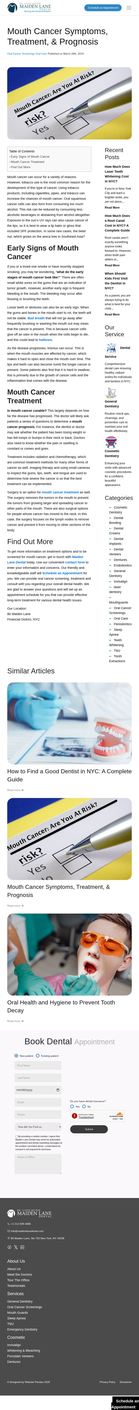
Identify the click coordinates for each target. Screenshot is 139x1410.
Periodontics (123, 624)
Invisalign (120, 581)
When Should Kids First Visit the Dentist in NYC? (116, 281)
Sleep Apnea (16, 1318)
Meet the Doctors (19, 1274)
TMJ (117, 650)
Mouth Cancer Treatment (27, 162)
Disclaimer (126, 1382)
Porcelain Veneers (20, 1356)
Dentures (120, 560)
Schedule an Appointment (103, 7)
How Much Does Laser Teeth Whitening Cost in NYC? (117, 174)
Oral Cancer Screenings (24, 1307)
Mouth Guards (17, 1312)
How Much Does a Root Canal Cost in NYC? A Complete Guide (117, 223)
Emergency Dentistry (22, 1329)
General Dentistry (20, 1301)
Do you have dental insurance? (88, 1101)
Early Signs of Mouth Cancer (30, 156)
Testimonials (16, 1286)
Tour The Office (18, 1280)
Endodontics (123, 565)
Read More (112, 207)
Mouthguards (118, 602)
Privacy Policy (107, 1382)
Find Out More (20, 167)
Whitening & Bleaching (23, 1350)
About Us (14, 1269)
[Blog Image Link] (69, 723)
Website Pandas (34, 1382)
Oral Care (121, 618)
